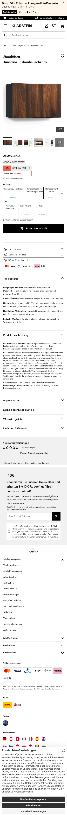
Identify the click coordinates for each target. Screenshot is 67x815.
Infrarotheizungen (11, 594)
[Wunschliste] (54, 26)
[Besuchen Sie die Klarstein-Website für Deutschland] (5, 739)
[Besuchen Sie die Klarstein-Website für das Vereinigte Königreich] (44, 739)
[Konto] (46, 25)
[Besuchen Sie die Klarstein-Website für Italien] (31, 739)
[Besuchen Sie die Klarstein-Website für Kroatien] (31, 746)
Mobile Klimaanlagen (12, 571)
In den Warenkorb (36, 228)
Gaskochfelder (9, 630)
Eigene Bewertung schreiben (34, 453)
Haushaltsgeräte (18, 45)
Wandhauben (9, 618)
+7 (62, 193)
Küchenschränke (38, 45)
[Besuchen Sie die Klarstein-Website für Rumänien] (37, 746)
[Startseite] (8, 45)
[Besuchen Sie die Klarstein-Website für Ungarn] (18, 746)
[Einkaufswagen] (62, 26)
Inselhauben (8, 583)
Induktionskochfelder (12, 624)
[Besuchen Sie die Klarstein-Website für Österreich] (11, 739)
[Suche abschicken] (5, 35)
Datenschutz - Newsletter (46, 537)
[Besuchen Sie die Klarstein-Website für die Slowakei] (5, 746)
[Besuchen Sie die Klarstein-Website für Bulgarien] (44, 746)
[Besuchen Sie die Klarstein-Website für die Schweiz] (18, 739)
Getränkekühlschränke (13, 606)
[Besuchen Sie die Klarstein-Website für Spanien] (37, 739)
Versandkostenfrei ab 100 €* (52, 18)
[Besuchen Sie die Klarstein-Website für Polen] (24, 746)
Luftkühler (7, 612)
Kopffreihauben (10, 588)
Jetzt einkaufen (9, 12)
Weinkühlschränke (11, 565)
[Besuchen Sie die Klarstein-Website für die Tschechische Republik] (11, 746)
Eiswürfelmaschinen (12, 600)
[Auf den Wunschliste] (62, 56)
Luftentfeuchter (10, 577)
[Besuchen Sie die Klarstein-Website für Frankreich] (24, 739)
